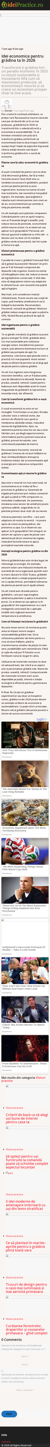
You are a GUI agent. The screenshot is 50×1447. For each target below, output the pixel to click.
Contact (5, 1441)
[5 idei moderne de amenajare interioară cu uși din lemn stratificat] (27, 1182)
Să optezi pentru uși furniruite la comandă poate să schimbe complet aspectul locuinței (27, 1161)
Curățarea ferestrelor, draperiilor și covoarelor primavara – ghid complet (27, 1329)
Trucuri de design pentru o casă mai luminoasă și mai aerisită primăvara (26, 1288)
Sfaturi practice (14, 1107)
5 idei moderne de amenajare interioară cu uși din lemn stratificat (25, 1205)
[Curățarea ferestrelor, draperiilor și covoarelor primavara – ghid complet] (27, 1306)
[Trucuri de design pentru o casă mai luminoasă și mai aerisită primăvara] (27, 1265)
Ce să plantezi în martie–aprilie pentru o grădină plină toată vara (26, 1246)
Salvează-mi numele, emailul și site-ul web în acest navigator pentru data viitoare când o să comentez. (24, 1378)
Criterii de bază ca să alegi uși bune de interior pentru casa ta (27, 1118)
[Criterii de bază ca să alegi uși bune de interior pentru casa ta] (27, 1095)
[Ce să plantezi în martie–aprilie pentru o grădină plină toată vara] (27, 1223)
